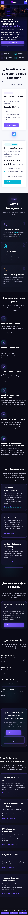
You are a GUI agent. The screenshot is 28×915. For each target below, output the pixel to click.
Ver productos (12, 42)
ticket (19, 236)
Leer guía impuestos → (9, 867)
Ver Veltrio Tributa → (10, 533)
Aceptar (5, 912)
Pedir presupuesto (12, 182)
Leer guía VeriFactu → (8, 793)
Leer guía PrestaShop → (9, 818)
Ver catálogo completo (14, 570)
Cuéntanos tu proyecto (13, 47)
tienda (16, 232)
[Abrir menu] (2, 2)
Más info (24, 910)
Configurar (23, 912)
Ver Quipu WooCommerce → (12, 506)
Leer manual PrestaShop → (10, 844)
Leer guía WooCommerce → (10, 893)
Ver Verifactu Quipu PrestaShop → (14, 561)
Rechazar (14, 912)
